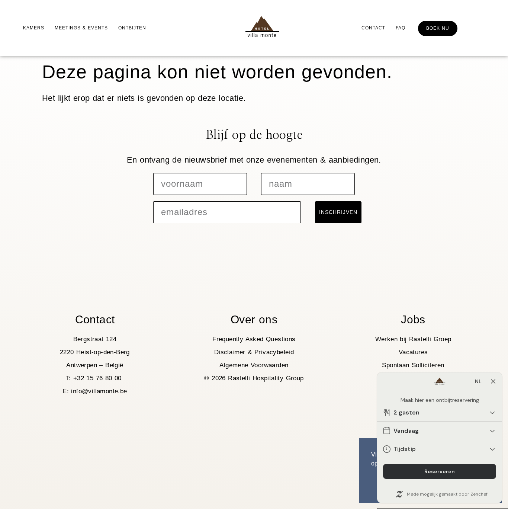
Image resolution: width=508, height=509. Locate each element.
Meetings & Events (81, 28)
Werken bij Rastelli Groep (413, 339)
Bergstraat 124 (95, 339)
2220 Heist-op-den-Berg (95, 352)
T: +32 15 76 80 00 (95, 378)
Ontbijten (132, 28)
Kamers (33, 28)
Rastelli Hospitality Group (265, 378)
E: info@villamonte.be (94, 391)
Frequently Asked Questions (253, 339)
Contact (373, 28)
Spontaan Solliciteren (413, 365)
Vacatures (413, 352)
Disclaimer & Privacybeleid (254, 352)
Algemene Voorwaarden (253, 365)
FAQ (400, 28)
